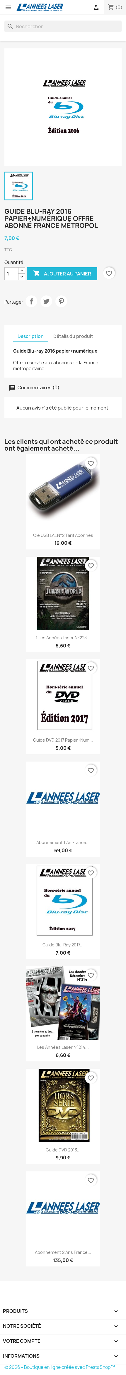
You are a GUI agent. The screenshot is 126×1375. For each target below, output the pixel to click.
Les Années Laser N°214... (63, 1047)
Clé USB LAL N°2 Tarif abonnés (63, 535)
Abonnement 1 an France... (63, 842)
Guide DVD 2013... (63, 1150)
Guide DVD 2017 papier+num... (63, 740)
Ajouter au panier (62, 273)
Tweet (46, 301)
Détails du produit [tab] (73, 336)
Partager (31, 301)
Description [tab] (31, 336)
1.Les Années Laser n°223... (63, 637)
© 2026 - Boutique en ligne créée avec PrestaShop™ (59, 1367)
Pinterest (61, 301)
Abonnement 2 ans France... (63, 1252)
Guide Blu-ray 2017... (63, 945)
